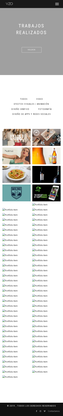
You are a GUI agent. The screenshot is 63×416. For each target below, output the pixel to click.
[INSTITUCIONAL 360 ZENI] (46, 367)
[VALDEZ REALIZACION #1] (46, 331)
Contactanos (54, 411)
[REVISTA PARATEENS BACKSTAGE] (46, 351)
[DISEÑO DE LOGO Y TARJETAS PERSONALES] (16, 377)
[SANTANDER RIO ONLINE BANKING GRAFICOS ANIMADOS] (46, 255)
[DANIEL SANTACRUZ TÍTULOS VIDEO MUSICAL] (16, 270)
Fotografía (45, 109)
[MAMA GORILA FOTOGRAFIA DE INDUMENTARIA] (16, 210)
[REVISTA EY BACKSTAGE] (46, 321)
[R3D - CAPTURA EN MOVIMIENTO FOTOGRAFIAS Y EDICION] (46, 291)
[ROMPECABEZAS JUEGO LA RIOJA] (46, 280)
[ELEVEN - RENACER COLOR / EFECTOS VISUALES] (16, 356)
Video (39, 99)
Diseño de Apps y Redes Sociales (31, 114)
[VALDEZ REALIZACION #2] (16, 331)
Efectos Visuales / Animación (31, 104)
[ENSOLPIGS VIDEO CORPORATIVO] (16, 341)
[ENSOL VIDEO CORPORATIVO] (16, 311)
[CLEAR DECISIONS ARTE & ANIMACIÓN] (16, 296)
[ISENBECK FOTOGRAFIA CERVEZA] (46, 155)
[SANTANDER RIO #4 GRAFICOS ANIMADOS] (16, 306)
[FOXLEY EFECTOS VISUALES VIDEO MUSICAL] (16, 275)
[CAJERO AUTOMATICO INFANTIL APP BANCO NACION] (16, 230)
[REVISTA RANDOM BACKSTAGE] (16, 346)
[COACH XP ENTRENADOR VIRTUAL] (46, 193)
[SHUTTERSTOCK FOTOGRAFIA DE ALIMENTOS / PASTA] (16, 174)
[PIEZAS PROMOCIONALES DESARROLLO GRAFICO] (16, 321)
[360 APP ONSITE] (16, 372)
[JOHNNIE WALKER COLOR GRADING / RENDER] (46, 270)
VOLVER (31, 50)
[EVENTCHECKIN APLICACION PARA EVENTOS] (46, 260)
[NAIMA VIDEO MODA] (16, 155)
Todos (23, 99)
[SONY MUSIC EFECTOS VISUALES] (16, 235)
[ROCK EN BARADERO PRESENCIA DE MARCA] (46, 275)
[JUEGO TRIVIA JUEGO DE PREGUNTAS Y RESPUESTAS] (16, 367)
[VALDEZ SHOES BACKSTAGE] (16, 260)
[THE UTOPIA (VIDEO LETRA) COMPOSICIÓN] (46, 306)
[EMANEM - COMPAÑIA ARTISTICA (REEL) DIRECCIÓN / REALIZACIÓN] (46, 316)
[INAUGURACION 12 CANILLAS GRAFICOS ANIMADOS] (46, 372)
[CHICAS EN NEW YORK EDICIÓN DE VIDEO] (46, 250)
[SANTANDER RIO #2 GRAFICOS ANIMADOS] (16, 301)
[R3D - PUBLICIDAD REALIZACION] (16, 280)
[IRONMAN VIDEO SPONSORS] (16, 250)
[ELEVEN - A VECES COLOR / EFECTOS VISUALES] (16, 225)
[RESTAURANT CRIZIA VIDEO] (46, 245)
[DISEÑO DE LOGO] (16, 193)
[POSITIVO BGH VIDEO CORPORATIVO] (46, 240)
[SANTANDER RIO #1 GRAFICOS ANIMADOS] (46, 336)
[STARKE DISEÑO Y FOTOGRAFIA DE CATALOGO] (46, 210)
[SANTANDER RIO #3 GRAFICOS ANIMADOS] (46, 341)
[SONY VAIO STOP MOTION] (46, 225)
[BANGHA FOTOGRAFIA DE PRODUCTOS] (46, 215)
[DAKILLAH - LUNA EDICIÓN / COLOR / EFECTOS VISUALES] (16, 240)
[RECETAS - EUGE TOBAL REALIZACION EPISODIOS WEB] (46, 356)
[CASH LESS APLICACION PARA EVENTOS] (16, 286)
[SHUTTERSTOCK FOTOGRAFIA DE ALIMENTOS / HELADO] (16, 215)
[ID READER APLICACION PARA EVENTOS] (46, 265)
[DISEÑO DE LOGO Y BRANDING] (46, 137)
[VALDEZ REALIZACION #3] (16, 245)
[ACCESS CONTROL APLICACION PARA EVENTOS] (16, 291)
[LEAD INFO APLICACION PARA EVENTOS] (46, 286)
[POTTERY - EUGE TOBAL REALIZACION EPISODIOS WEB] (46, 346)
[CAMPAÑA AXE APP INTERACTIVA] (46, 235)
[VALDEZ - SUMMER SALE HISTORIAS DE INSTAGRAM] (46, 362)
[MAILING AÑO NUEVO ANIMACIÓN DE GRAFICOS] (16, 362)
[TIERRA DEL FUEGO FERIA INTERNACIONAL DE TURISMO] (46, 311)
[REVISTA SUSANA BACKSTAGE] (16, 351)
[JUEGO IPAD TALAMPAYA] (16, 326)
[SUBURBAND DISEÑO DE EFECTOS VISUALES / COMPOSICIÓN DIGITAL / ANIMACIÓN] (46, 230)
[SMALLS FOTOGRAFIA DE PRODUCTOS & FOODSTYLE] (46, 220)
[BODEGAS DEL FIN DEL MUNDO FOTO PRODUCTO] (46, 174)
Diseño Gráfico (20, 109)
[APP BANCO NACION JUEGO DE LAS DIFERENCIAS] (16, 316)
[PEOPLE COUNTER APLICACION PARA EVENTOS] (16, 265)
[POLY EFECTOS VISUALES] (16, 255)
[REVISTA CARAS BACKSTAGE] (46, 301)
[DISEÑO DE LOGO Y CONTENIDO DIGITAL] (16, 137)
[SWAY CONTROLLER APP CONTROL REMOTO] (46, 326)
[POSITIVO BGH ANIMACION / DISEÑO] (46, 296)
